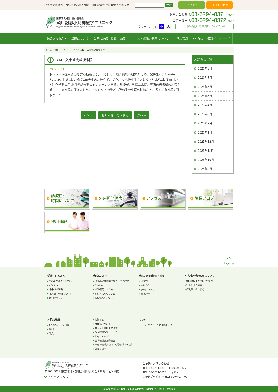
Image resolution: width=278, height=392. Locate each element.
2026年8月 (205, 68)
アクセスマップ (58, 376)
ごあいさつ (100, 285)
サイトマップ (101, 336)
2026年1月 (205, 132)
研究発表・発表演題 (59, 325)
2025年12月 (206, 141)
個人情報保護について (106, 332)
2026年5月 (205, 96)
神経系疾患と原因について (200, 281)
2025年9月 (205, 169)
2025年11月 (206, 150)
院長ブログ (100, 348)
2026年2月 (205, 123)
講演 (51, 329)
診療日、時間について (60, 293)
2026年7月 (205, 77)
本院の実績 (181, 38)
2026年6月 (205, 86)
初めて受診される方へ (60, 281)
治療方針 (145, 293)
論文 (51, 333)
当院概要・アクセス (105, 289)
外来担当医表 (220, 4)
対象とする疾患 (194, 285)
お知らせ (197, 38)
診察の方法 (146, 285)
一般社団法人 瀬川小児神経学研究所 (113, 344)
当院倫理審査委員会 (105, 340)
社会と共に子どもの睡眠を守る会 (158, 325)
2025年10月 (206, 159)
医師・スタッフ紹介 (105, 293)
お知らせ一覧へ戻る (115, 115)
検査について (147, 289)
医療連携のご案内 (104, 298)
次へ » (141, 115)
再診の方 (53, 285)
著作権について (103, 323)
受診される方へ (57, 38)
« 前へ (88, 115)
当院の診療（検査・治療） (111, 38)
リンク (142, 319)
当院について (79, 38)
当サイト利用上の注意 (106, 328)
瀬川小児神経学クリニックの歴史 (112, 281)
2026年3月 (205, 114)
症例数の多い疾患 (195, 289)
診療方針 (145, 281)
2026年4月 (205, 105)
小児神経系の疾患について (152, 38)
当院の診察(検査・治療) (152, 275)
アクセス (192, 4)
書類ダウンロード (218, 38)
